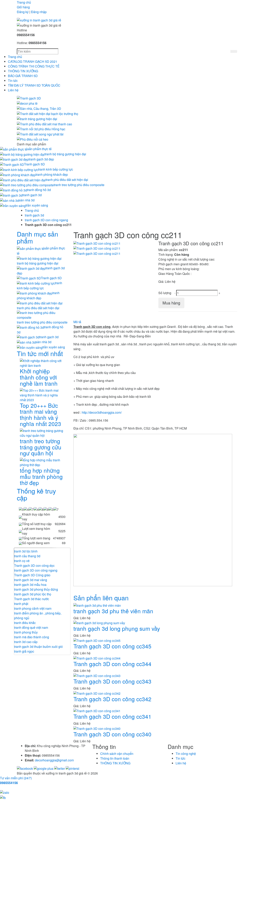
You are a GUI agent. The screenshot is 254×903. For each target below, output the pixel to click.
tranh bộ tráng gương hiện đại (65, 154)
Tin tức (13, 80)
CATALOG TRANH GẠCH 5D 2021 (32, 61)
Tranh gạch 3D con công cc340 (112, 734)
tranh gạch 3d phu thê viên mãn (113, 611)
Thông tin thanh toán (114, 758)
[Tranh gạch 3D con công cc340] (96, 728)
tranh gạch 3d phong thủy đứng (36, 589)
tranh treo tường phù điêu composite (79, 185)
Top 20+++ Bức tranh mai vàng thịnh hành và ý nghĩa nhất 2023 (40, 414)
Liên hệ (13, 90)
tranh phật (21, 603)
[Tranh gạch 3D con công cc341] (96, 710)
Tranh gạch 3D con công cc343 (112, 681)
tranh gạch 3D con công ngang (46, 220)
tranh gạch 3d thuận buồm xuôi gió (38, 646)
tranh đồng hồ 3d (39, 189)
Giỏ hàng (23, 7)
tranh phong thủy (26, 632)
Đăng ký (23, 12)
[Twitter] (60, 768)
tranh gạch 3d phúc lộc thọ (32, 594)
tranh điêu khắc (25, 622)
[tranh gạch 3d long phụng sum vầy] (99, 622)
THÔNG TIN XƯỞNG (23, 71)
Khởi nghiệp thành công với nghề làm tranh (39, 377)
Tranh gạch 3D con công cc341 (112, 716)
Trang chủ (24, 2)
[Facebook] (25, 768)
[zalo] (4, 792)
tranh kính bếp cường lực (55, 169)
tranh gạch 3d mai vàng (30, 580)
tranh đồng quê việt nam (31, 627)
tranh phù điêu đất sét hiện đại (67, 179)
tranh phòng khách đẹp (52, 174)
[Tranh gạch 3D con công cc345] (96, 640)
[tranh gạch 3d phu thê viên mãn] (97, 605)
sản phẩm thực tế (39, 149)
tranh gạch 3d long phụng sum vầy (116, 628)
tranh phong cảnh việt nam (32, 608)
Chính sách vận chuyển (116, 753)
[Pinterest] (72, 768)
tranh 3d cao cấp (26, 641)
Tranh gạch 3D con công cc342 (112, 699)
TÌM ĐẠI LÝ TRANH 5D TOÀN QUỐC (34, 85)
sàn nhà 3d (27, 200)
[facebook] (3, 797)
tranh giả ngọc (24, 651)
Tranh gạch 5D (34, 164)
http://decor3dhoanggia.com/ (102, 412)
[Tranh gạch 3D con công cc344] (96, 658)
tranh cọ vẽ (22, 560)
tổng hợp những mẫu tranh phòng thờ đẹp (41, 476)
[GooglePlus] (44, 768)
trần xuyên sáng (37, 205)
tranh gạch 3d (32, 195)
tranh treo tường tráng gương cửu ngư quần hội (40, 447)
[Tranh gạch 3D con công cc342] (96, 693)
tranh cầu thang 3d (27, 556)
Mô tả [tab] (77, 322)
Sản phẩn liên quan (101, 597)
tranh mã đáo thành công (31, 637)
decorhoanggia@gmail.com (54, 760)
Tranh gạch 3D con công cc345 (112, 646)
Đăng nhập (39, 12)
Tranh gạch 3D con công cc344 (112, 664)
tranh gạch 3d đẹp (41, 159)
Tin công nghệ (186, 753)
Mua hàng (171, 303)
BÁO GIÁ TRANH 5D (23, 75)
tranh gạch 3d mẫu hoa (30, 584)
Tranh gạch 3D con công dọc (34, 565)
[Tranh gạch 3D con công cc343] (96, 675)
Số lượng (164, 293)
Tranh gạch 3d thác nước (31, 599)
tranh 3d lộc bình (26, 551)
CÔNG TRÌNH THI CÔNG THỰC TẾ (34, 66)
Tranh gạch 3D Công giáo (32, 575)
